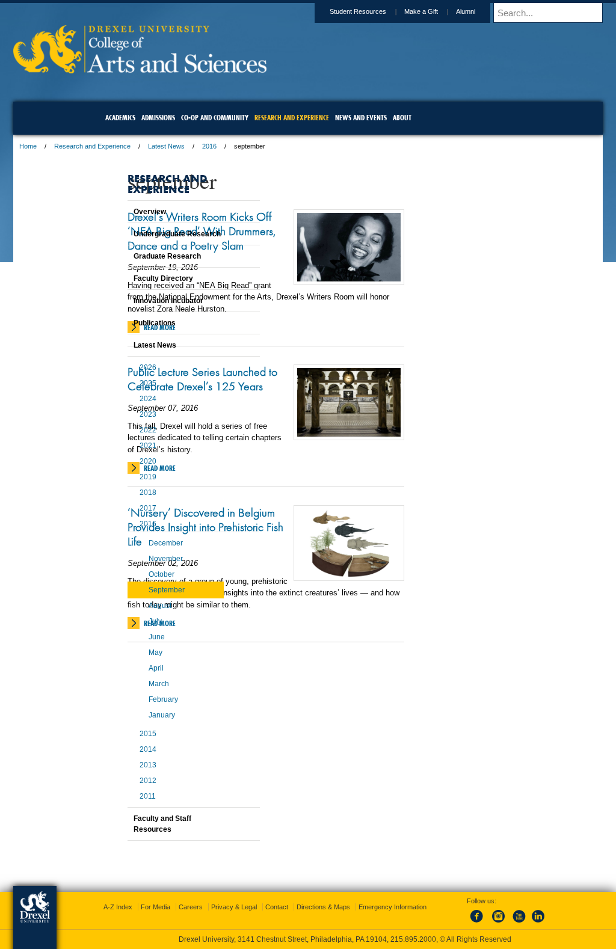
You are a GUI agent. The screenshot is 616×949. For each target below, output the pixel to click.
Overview (119, 211)
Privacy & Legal (305, 907)
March (129, 684)
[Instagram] (487, 923)
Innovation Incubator (138, 300)
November (136, 558)
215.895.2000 (413, 939)
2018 (117, 492)
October (131, 574)
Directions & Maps (394, 907)
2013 (117, 765)
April (126, 668)
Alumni (387, 11)
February (133, 699)
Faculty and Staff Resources (132, 824)
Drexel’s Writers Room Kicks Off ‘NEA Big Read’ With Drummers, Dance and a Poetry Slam (264, 238)
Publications (124, 323)
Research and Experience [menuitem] (291, 117)
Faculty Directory (133, 278)
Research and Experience (170, 146)
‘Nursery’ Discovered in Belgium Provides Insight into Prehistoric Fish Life (260, 551)
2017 (117, 508)
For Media (226, 907)
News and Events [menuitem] (361, 117)
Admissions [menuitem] (158, 117)
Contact (347, 907)
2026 (117, 367)
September (137, 590)
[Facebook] (467, 923)
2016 (287, 146)
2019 (117, 477)
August (130, 605)
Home (106, 146)
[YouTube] (506, 923)
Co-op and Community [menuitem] (214, 117)
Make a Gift (343, 11)
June (127, 637)
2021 (117, 445)
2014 (117, 749)
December (136, 543)
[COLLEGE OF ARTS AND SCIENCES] (218, 69)
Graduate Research (137, 256)
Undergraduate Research (147, 234)
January (132, 715)
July (125, 621)
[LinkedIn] (526, 923)
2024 (117, 399)
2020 (117, 461)
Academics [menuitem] (120, 117)
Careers (262, 907)
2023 (117, 414)
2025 (117, 383)
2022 (117, 430)
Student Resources (279, 11)
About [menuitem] (402, 117)
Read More (238, 341)
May (125, 652)
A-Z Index (188, 907)
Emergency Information (298, 919)
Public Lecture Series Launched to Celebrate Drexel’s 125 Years (258, 400)
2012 (117, 780)
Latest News (244, 146)
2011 (117, 796)
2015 (117, 733)
